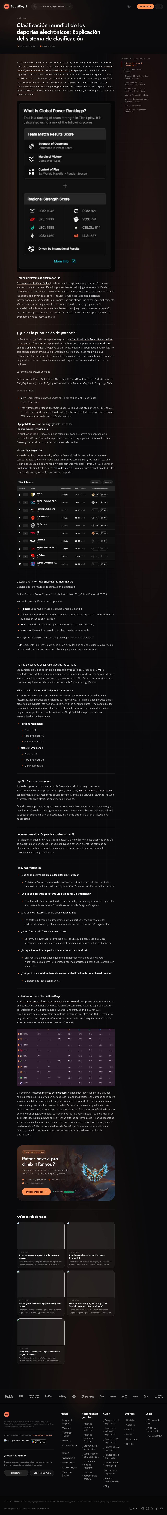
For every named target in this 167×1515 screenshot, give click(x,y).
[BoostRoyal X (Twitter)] (152, 1508)
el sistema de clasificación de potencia (41, 1001)
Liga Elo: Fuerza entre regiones (136, 95)
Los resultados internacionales (96, 790)
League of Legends (67, 1422)
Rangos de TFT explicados (112, 1456)
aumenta (27, 468)
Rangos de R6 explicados (111, 1441)
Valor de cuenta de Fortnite (88, 1438)
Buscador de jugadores (111, 1472)
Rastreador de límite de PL (112, 1464)
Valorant (66, 1428)
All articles (23, 18)
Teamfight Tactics (67, 1434)
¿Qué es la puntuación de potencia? (133, 70)
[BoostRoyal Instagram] (147, 1508)
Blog (107, 1486)
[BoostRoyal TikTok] (157, 1508)
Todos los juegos (67, 1474)
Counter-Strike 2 (69, 1447)
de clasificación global (64, 70)
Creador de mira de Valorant (89, 1464)
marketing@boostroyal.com (42, 1435)
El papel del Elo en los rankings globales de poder (136, 77)
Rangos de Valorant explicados (110, 1431)
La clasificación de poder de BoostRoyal (135, 110)
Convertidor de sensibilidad (91, 1447)
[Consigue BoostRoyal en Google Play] (38, 1441)
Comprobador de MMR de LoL (91, 1455)
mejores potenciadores (55, 1092)
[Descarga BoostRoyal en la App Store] (16, 1441)
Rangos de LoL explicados (112, 1422)
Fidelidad (130, 1420)
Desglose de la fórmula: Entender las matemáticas (135, 83)
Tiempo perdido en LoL (112, 1480)
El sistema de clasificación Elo (33, 283)
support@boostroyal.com (119, 1502)
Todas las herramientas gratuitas (90, 1475)
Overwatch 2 (68, 1457)
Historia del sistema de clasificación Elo (134, 64)
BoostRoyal (73, 1001)
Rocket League (69, 1467)
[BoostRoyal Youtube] (161, 1508)
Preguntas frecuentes (133, 105)
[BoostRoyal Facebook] (142, 1508)
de (34, 339)
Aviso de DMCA (155, 1435)
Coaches (130, 1424)
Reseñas (130, 1429)
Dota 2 (65, 1453)
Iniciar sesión (145, 6)
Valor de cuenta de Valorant (88, 1427)
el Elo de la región (63, 468)
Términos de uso (154, 1422)
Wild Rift (66, 1440)
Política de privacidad (153, 1430)
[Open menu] (159, 6)
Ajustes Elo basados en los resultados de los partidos (135, 90)
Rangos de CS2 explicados (112, 1448)
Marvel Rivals (68, 1462)
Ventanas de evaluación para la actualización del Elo (137, 100)
